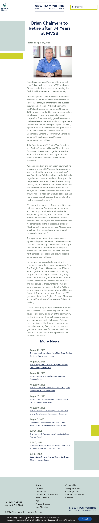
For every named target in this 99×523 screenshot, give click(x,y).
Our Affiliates (42, 507)
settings (71, 520)
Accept (85, 519)
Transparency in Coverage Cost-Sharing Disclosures (74, 491)
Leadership (41, 491)
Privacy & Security (44, 504)
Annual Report (42, 497)
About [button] (39, 485)
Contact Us (70, 485)
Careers (39, 488)
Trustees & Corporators (47, 494)
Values (39, 501)
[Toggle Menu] (94, 15)
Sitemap (69, 497)
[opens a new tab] (4, 7)
